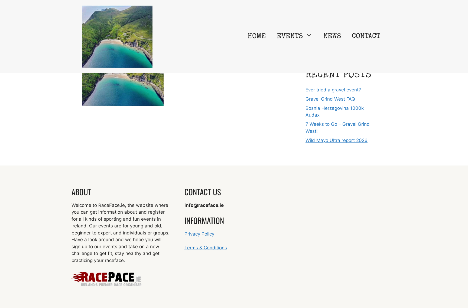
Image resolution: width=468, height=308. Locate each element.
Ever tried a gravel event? (333, 89)
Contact (366, 36)
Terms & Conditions (205, 247)
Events (290, 36)
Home (257, 36)
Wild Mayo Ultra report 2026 (337, 140)
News (332, 36)
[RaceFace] (117, 36)
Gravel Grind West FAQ (330, 99)
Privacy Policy (199, 234)
